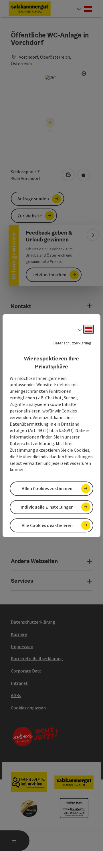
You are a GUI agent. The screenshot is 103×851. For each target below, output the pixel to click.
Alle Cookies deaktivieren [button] (47, 525)
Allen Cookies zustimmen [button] (47, 488)
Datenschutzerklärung (72, 343)
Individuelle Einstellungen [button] (47, 507)
